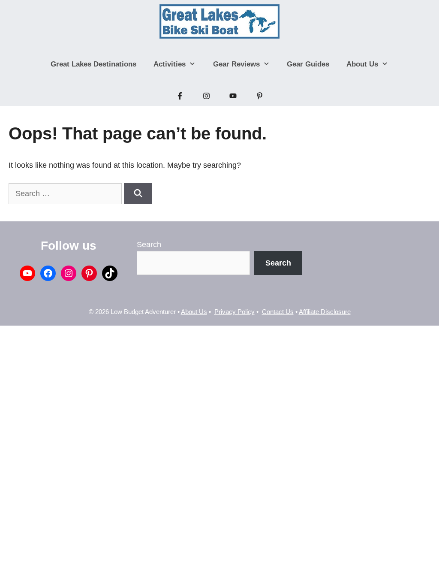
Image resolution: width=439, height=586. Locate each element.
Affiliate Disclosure (325, 311)
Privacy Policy (234, 311)
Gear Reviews (236, 64)
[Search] (138, 193)
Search (149, 244)
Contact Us (278, 311)
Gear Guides (308, 64)
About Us (362, 64)
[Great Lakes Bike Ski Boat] (219, 21)
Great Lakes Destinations (93, 64)
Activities (169, 64)
